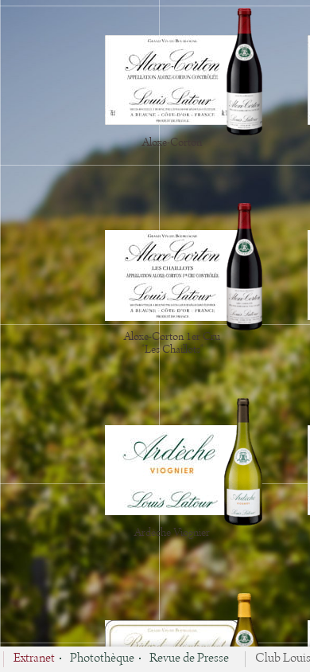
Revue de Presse (189, 659)
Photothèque (102, 659)
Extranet (34, 659)
